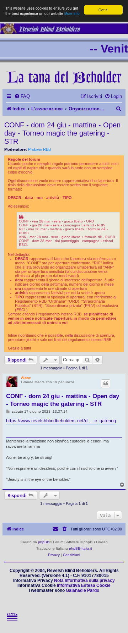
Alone (26, 378)
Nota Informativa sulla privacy (84, 580)
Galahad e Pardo (82, 590)
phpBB (43, 542)
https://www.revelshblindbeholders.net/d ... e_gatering (61, 420)
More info (72, 13)
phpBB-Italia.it (80, 548)
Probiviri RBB (39, 149)
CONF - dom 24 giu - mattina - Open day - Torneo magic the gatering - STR (62, 133)
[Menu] (12, 624)
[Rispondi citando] (105, 383)
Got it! (103, 9)
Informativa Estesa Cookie (84, 585)
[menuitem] (22, 96)
